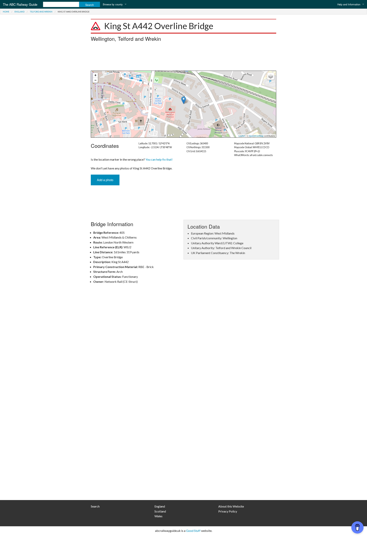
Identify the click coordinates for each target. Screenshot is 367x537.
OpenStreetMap (256, 135)
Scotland (160, 511)
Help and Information (348, 4)
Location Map (183, 104)
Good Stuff (193, 530)
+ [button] (95, 75)
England (19, 11)
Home (6, 11)
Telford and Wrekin (41, 11)
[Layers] (270, 76)
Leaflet (242, 135)
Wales (158, 516)
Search (95, 506)
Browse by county (113, 4)
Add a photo (105, 180)
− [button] (95, 80)
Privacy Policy (227, 511)
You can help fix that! (159, 159)
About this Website (231, 506)
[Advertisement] (183, 57)
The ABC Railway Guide (20, 4)
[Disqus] (183, 343)
